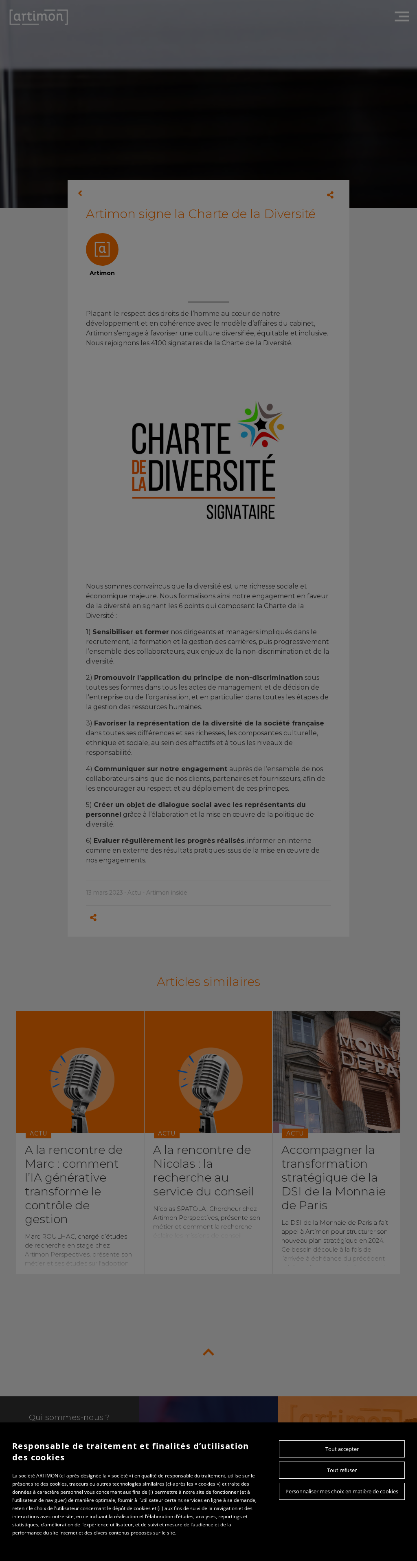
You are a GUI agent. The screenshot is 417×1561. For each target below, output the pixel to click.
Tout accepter (342, 1449)
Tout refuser (342, 1470)
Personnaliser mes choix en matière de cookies (341, 1491)
